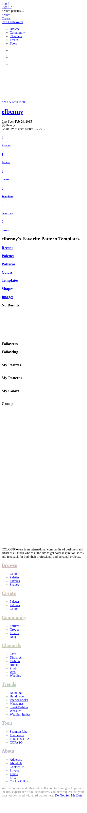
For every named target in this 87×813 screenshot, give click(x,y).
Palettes (6, 145)
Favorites (7, 213)
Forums (14, 626)
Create (6, 18)
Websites (15, 711)
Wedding (15, 675)
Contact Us (17, 767)
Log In (6, 3)
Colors (5, 179)
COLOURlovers (12, 22)
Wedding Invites (20, 714)
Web (13, 672)
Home (14, 664)
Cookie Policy (19, 781)
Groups (14, 629)
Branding (16, 692)
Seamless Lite (18, 731)
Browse (15, 29)
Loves (5, 230)
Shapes (7, 289)
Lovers (14, 633)
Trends (14, 39)
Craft (13, 654)
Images (7, 297)
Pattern (6, 162)
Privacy (14, 770)
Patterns (8, 264)
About (8, 751)
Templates (7, 196)
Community (17, 32)
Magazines (16, 703)
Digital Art (16, 657)
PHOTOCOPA (20, 739)
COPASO (16, 742)
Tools (13, 43)
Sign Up (7, 7)
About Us (16, 763)
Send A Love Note (13, 101)
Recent (7, 248)
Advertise (16, 759)
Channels (16, 36)
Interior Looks (19, 700)
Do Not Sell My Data (68, 795)
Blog (13, 636)
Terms (14, 774)
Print (13, 668)
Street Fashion (19, 707)
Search (6, 15)
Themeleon (17, 735)
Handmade (17, 696)
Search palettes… (13, 10)
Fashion (15, 661)
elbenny (12, 111)
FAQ (13, 777)
